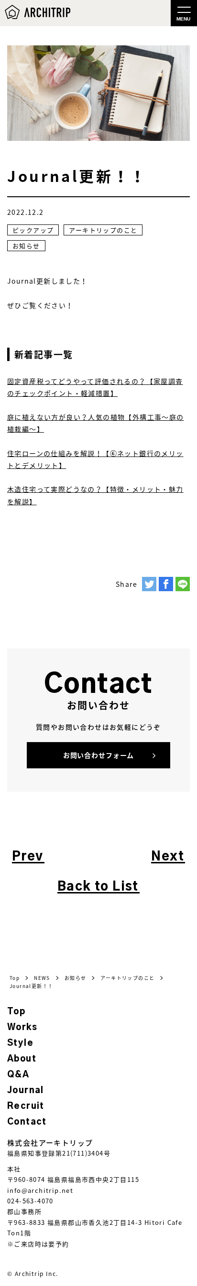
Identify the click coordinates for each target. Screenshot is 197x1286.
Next (167, 856)
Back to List (98, 887)
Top (16, 1012)
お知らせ (26, 245)
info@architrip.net (40, 1190)
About (21, 1059)
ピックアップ (33, 229)
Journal (25, 1090)
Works (22, 1027)
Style (20, 1043)
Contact (27, 1122)
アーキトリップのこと (103, 229)
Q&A (18, 1075)
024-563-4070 (30, 1200)
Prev (28, 856)
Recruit (25, 1106)
